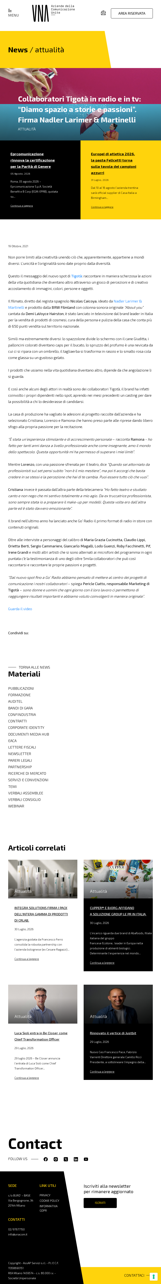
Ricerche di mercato (27, 773)
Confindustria (22, 714)
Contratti (17, 721)
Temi (12, 786)
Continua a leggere (21, 205)
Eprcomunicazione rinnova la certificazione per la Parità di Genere (32, 160)
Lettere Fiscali (22, 747)
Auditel (15, 701)
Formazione (19, 695)
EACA (12, 740)
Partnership (20, 767)
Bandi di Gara (20, 708)
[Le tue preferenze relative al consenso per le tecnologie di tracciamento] (154, 1277)
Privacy (45, 1195)
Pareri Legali (20, 760)
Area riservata (131, 13)
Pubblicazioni (21, 688)
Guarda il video (20, 609)
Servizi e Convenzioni (28, 780)
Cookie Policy (49, 1200)
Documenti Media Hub (28, 734)
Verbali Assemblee (25, 793)
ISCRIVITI (100, 1202)
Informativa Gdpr (49, 1208)
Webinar (16, 806)
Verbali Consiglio (24, 799)
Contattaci (134, 1275)
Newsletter (19, 753)
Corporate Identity (26, 727)
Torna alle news (34, 667)
